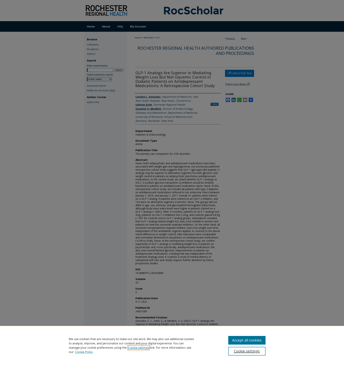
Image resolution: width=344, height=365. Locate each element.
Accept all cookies (247, 340)
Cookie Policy (84, 352)
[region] (172, 345)
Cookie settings (138, 348)
